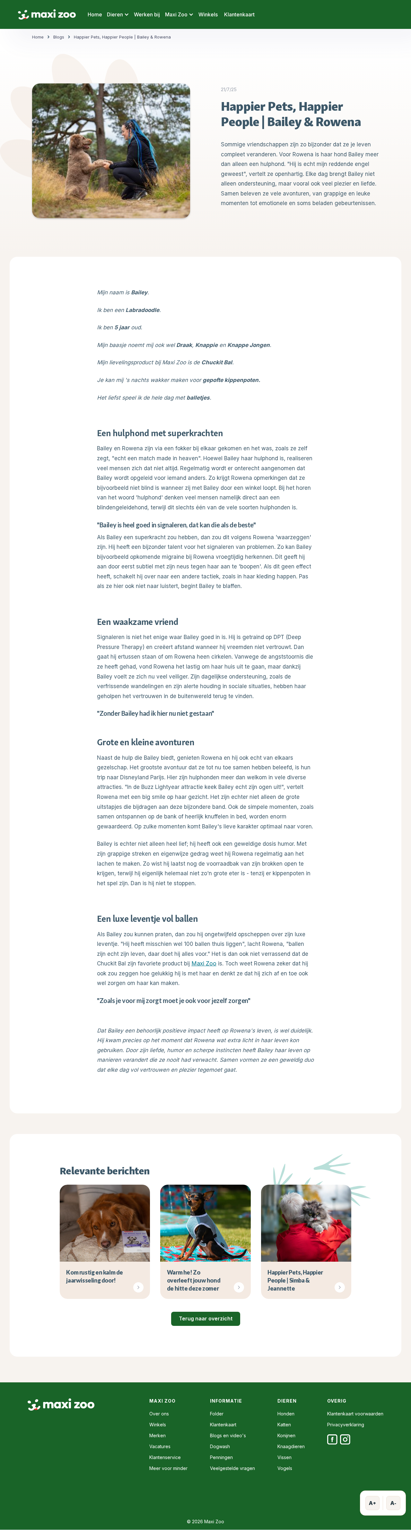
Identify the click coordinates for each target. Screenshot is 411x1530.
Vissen (284, 1457)
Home (95, 14)
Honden (285, 1413)
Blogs (58, 36)
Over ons (159, 1413)
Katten (284, 1424)
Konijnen (286, 1435)
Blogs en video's (228, 1435)
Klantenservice (165, 1457)
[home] (47, 14)
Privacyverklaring (345, 1424)
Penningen (221, 1457)
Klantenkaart (239, 14)
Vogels (284, 1468)
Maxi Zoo (203, 963)
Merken (157, 1435)
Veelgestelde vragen (232, 1468)
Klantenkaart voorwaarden (355, 1413)
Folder (216, 1413)
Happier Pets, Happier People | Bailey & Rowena (122, 36)
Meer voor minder (168, 1468)
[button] (118, 14)
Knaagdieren (291, 1446)
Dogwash (220, 1446)
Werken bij (147, 14)
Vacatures (160, 1446)
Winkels (208, 14)
